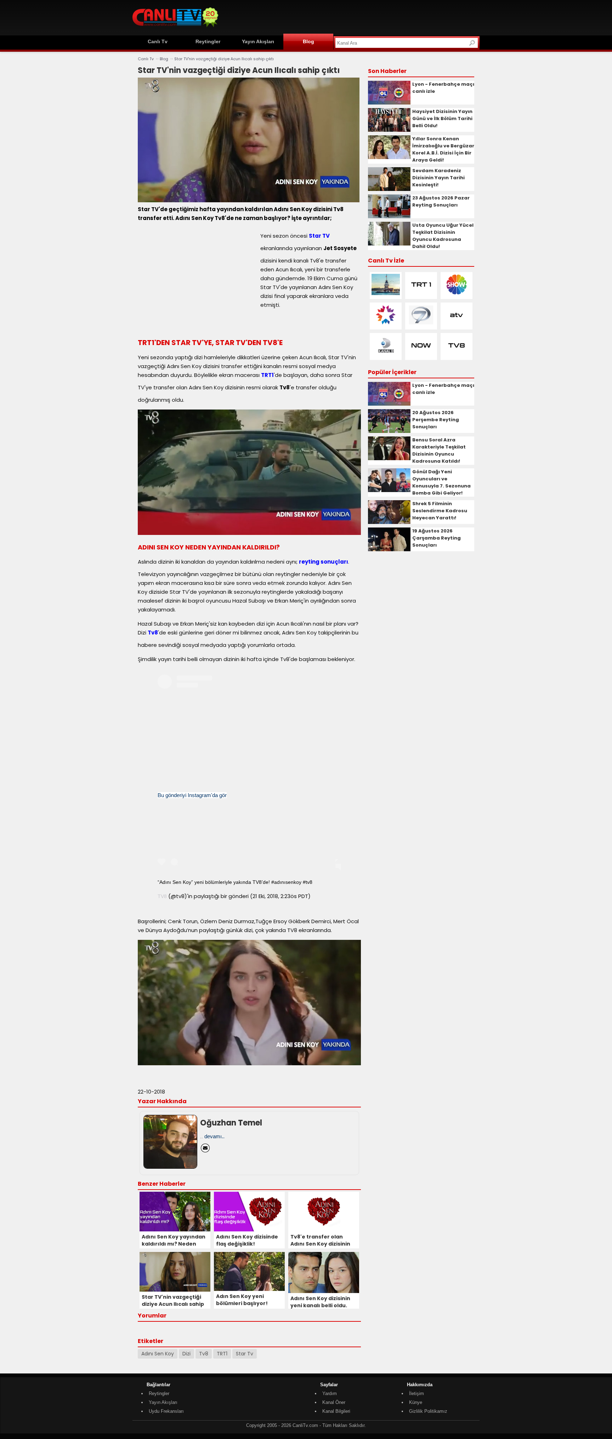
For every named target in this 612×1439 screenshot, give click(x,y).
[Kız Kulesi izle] (386, 293)
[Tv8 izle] (456, 354)
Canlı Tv (158, 41)
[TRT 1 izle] (421, 293)
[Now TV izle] (421, 354)
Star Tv (244, 1353)
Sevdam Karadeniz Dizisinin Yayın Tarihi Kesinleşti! (438, 177)
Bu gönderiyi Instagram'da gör (192, 795)
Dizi (186, 1353)
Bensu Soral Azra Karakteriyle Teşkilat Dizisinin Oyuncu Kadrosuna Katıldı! (439, 450)
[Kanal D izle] (386, 354)
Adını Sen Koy (157, 1353)
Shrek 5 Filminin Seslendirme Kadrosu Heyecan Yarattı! (439, 510)
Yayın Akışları (258, 41)
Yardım (329, 1393)
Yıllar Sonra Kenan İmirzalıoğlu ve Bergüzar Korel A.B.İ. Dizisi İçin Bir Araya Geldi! (443, 149)
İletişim (416, 1393)
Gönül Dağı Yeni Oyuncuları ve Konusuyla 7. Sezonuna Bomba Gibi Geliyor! (441, 482)
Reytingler (208, 41)
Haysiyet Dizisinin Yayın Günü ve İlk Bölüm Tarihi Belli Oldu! (442, 118)
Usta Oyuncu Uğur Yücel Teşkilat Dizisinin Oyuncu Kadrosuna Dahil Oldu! (443, 236)
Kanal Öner (333, 1402)
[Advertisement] (351, 17)
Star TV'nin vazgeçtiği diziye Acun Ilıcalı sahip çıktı (224, 59)
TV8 (162, 896)
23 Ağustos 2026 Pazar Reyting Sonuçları (441, 201)
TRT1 (222, 1353)
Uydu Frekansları (166, 1411)
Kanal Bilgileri (336, 1411)
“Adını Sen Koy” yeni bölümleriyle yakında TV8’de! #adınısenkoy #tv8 (235, 882)
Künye (415, 1402)
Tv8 (203, 1353)
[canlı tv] (175, 28)
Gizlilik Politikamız (428, 1411)
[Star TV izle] (386, 324)
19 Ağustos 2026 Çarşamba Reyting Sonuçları (436, 537)
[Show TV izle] (456, 293)
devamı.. (214, 1136)
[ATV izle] (456, 324)
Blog (308, 41)
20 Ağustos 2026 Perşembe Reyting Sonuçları (435, 419)
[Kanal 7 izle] (421, 324)
